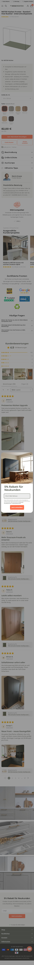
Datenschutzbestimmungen (16, 503)
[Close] (31, 454)
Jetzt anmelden (17, 507)
